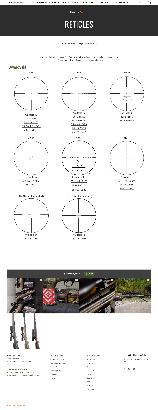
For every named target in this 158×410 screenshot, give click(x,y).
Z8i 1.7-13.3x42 (31, 181)
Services (103, 2)
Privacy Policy (55, 367)
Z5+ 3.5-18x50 (30, 238)
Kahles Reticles (67, 43)
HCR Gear (88, 2)
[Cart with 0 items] (149, 2)
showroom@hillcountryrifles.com (19, 361)
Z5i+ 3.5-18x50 (79, 124)
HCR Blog (90, 389)
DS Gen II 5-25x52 (31, 126)
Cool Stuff (119, 2)
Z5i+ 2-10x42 (79, 132)
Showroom (41, 2)
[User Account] (145, 2)
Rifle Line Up (59, 2)
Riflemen (90, 385)
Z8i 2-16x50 (31, 118)
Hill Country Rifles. (19, 405)
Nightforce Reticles (88, 43)
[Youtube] (134, 369)
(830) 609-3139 (13, 359)
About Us (53, 374)
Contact (53, 378)
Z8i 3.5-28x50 (31, 130)
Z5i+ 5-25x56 (79, 128)
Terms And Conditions (58, 363)
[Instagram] (125, 369)
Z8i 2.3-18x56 (31, 122)
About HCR (91, 382)
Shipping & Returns (57, 371)
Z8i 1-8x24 (31, 184)
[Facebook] (129, 369)
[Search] (140, 2)
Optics (74, 2)
